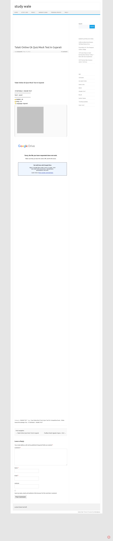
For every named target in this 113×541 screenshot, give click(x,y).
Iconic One (80, 512)
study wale (23, 6)
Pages (66, 12)
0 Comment (64, 51)
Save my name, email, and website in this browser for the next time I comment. (36, 493)
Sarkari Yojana (43, 12)
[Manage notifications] (108, 537)
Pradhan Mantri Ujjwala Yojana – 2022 (55, 433)
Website (17, 483)
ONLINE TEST (23, 420)
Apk (80, 74)
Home (16, 12)
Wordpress (97, 512)
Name (17, 468)
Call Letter (81, 77)
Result (80, 94)
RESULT (33, 12)
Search (80, 23)
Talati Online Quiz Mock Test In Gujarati (27, 433)
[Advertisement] (41, 32)
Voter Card (81, 105)
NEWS (80, 88)
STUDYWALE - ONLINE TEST (35, 422)
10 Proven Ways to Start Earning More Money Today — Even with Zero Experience (86, 54)
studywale (19, 51)
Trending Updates (56, 12)
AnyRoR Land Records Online (86, 38)
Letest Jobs (24, 12)
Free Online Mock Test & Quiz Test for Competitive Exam (45, 420)
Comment (18, 447)
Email (16, 475)
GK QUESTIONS (83, 81)
